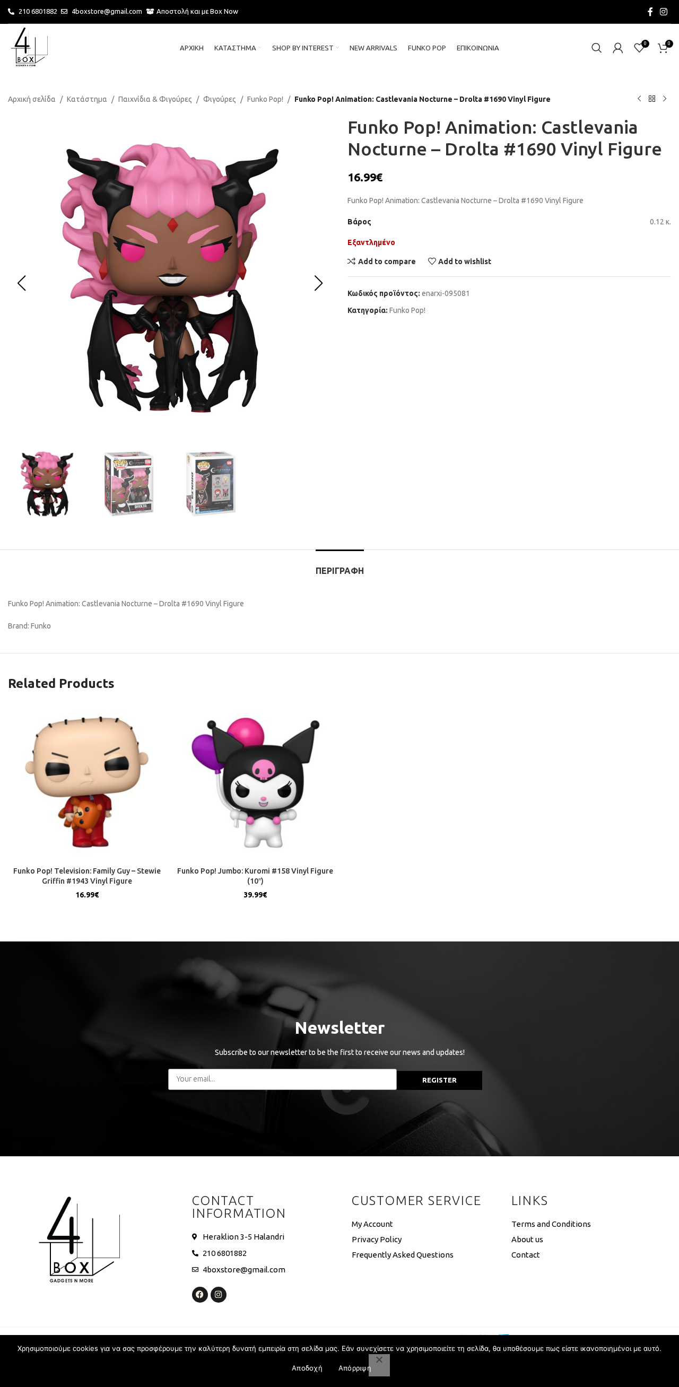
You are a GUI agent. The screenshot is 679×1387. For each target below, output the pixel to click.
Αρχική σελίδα (32, 99)
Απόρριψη (354, 1368)
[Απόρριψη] (379, 1365)
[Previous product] (639, 99)
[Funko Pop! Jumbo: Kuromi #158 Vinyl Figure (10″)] (256, 782)
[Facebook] (200, 1295)
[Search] (596, 47)
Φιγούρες (219, 99)
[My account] (618, 47)
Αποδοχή (307, 1368)
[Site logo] (29, 47)
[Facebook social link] (650, 12)
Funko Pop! (265, 99)
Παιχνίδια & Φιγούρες (155, 99)
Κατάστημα (87, 99)
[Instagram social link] (664, 12)
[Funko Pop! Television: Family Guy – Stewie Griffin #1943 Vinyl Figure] (87, 782)
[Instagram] (219, 1295)
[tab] (340, 565)
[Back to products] (652, 99)
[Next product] (664, 99)
